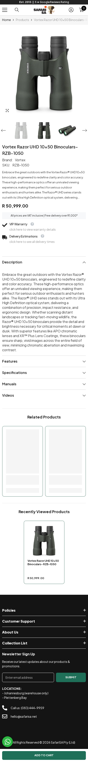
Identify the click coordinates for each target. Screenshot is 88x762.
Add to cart (44, 755)
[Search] (16, 9)
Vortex (20, 160)
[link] (22, 480)
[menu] (4, 9)
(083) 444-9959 (32, 708)
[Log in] (71, 9)
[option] (44, 2)
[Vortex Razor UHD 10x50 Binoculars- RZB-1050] (44, 540)
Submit (70, 677)
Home (6, 20)
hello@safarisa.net (24, 716)
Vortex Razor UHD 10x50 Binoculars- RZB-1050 (43, 562)
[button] (3, 130)
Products (22, 20)
